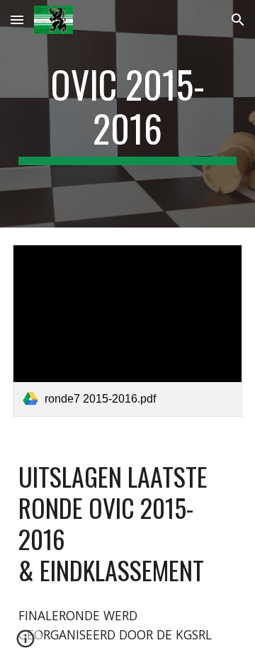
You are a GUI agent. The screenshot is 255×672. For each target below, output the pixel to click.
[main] (127, 114)
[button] (17, 19)
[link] (127, 331)
